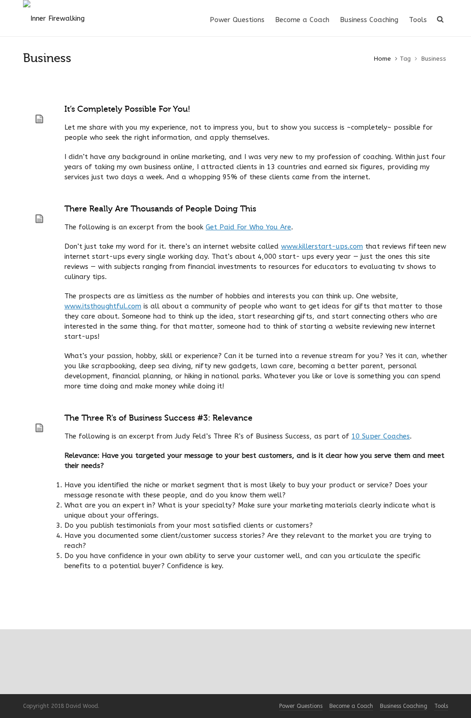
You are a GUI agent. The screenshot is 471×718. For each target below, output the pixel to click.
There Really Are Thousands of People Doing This (160, 208)
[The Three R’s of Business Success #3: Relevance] (39, 428)
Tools (441, 706)
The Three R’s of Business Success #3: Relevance (158, 417)
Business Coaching (403, 706)
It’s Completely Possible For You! (127, 109)
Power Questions (300, 706)
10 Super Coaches (380, 436)
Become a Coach (351, 706)
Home (382, 58)
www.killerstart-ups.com (322, 246)
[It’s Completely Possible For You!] (39, 119)
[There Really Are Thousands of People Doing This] (39, 219)
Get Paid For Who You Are (248, 227)
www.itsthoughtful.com (102, 306)
